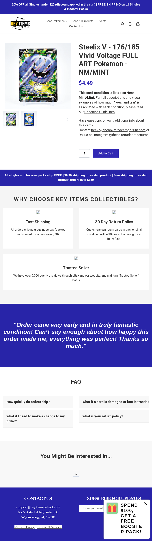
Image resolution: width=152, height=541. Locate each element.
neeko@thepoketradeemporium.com (118, 130)
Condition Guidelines (99, 112)
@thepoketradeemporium (128, 135)
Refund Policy (24, 527)
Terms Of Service (49, 527)
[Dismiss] (146, 504)
